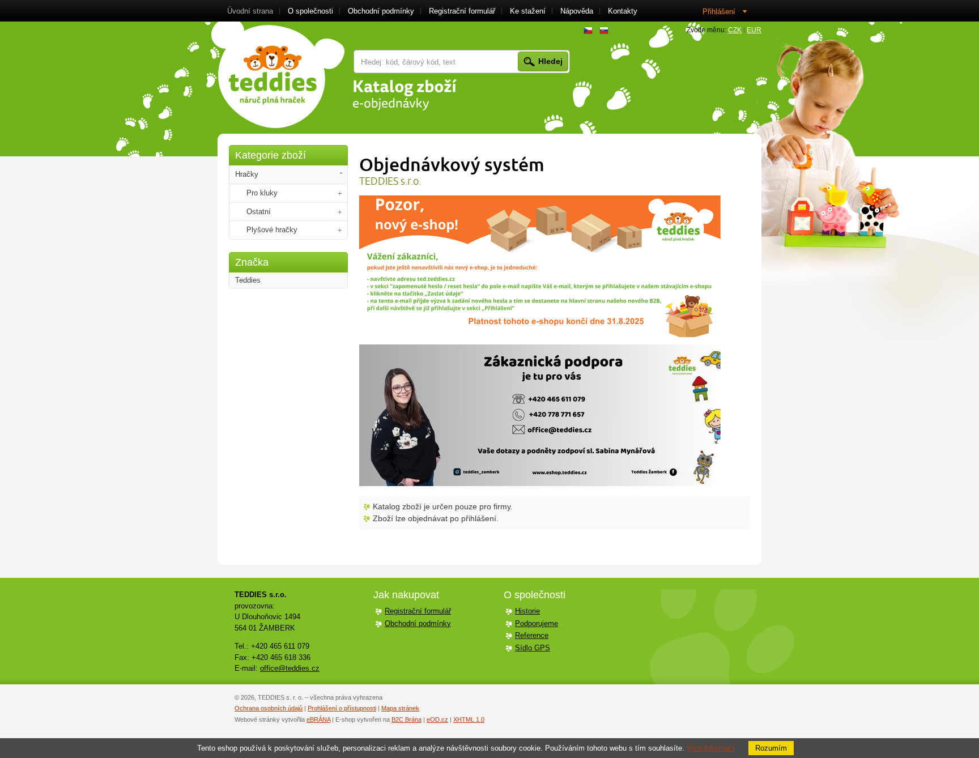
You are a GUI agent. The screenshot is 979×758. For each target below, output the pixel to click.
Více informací (711, 748)
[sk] (603, 30)
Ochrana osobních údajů (269, 708)
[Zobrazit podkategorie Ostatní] (340, 212)
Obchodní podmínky (418, 623)
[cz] (588, 30)
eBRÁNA (318, 719)
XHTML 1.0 (468, 719)
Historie (527, 611)
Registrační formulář (418, 611)
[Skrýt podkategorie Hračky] (341, 173)
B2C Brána (406, 719)
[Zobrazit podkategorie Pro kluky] (340, 193)
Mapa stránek (400, 708)
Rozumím (771, 748)
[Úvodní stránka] (277, 75)
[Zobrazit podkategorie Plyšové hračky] (340, 230)
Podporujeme (536, 623)
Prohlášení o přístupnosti (342, 708)
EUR (754, 30)
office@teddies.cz (290, 668)
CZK (735, 30)
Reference (531, 635)
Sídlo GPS (532, 648)
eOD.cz (437, 719)
